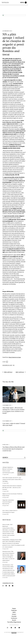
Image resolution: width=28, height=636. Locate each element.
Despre (14, 608)
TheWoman (14, 632)
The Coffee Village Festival (14, 622)
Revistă (14, 620)
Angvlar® (14, 633)
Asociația (14, 616)
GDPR (14, 612)
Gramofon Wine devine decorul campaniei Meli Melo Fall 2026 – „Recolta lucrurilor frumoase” (12, 487)
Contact (14, 614)
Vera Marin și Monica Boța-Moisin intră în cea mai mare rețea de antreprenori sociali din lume (13, 448)
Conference (14, 618)
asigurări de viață (7, 365)
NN (13, 365)
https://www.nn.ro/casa (15, 357)
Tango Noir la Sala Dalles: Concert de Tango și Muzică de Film (8, 502)
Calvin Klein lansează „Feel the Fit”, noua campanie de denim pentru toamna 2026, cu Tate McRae (12, 479)
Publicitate (14, 610)
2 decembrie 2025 (7, 405)
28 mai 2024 (5, 444)
